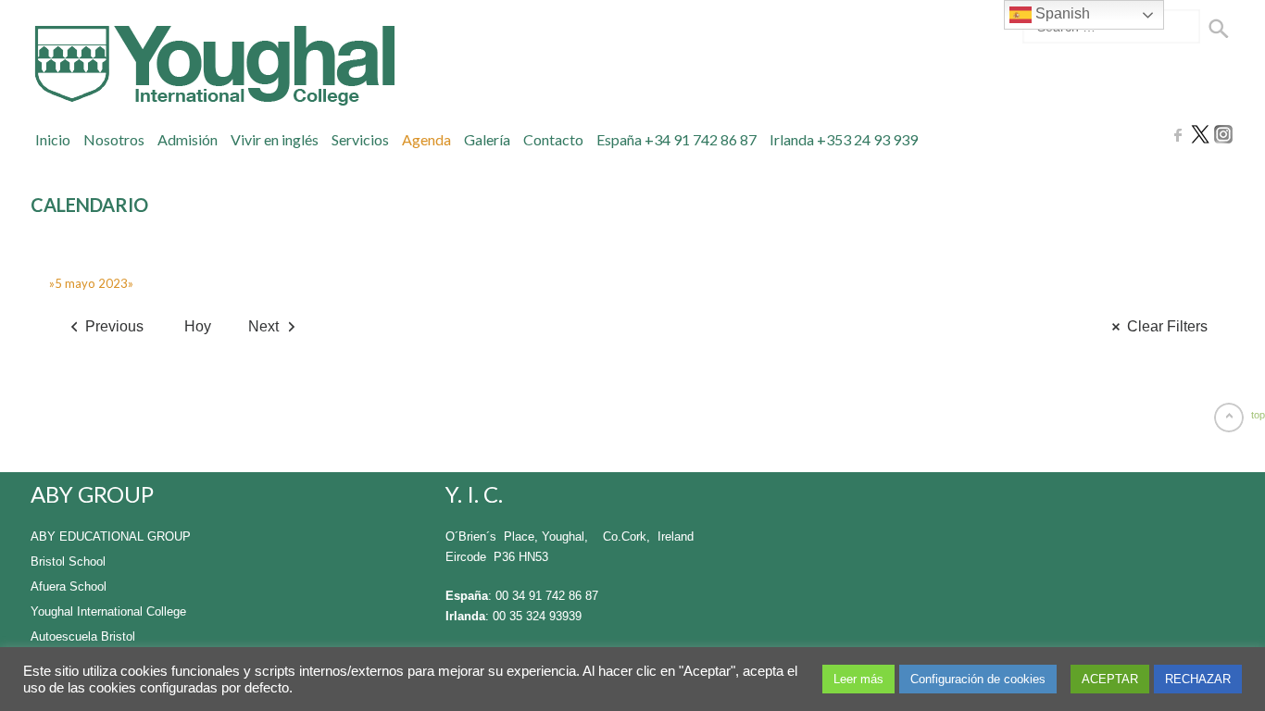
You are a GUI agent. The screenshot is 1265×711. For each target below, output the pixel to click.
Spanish (1061, 13)
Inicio (52, 139)
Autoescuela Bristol (83, 636)
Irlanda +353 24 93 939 (844, 139)
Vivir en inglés (275, 139)
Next (263, 326)
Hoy (197, 326)
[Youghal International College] (213, 65)
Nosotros (113, 139)
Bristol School (68, 561)
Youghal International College (108, 611)
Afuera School (68, 586)
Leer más (858, 679)
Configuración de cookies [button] (978, 679)
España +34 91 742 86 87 (676, 139)
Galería (487, 139)
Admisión (187, 139)
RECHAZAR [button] (1198, 679)
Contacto (553, 139)
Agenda (426, 139)
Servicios (360, 139)
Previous (114, 326)
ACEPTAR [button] (1110, 679)
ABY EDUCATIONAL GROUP (111, 536)
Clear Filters (1167, 326)
